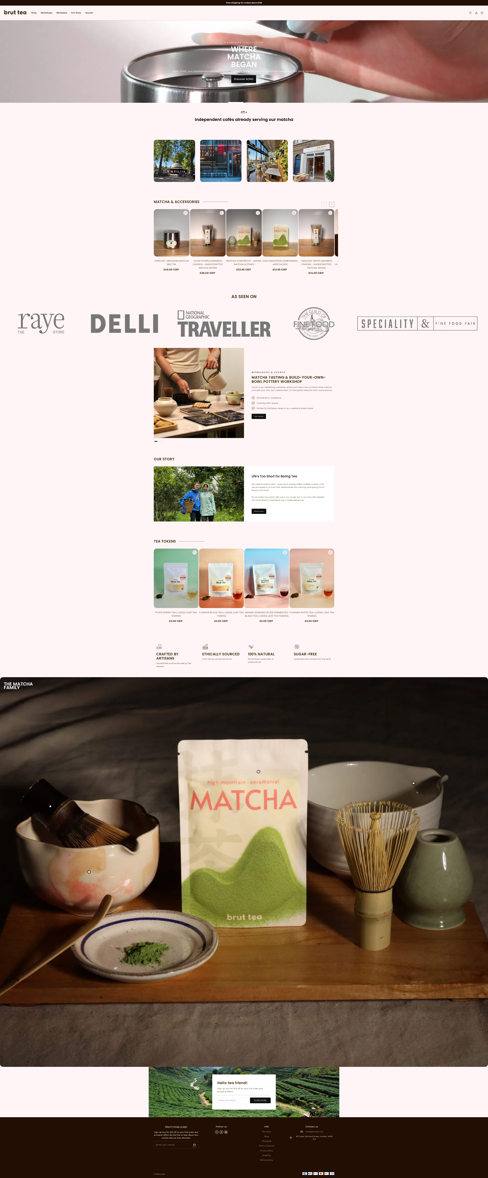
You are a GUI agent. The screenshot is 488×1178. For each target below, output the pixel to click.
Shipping (266, 1155)
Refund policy (266, 1160)
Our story (266, 1132)
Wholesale (61, 13)
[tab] (235, 102)
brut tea (162, 1174)
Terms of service (266, 1146)
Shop (34, 13)
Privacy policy (266, 1151)
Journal (89, 13)
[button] (470, 12)
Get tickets (258, 416)
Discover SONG (243, 79)
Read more (259, 511)
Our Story (76, 13)
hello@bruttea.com (314, 1132)
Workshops (46, 13)
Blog (266, 1136)
